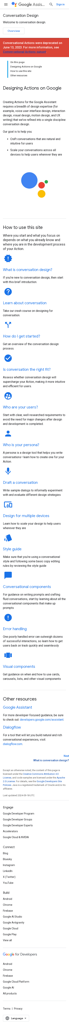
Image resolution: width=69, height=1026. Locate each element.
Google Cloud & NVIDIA (16, 837)
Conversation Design (20, 15)
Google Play (10, 934)
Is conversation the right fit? (27, 369)
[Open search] (51, 4)
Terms (6, 1008)
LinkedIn (8, 871)
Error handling (15, 629)
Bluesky (7, 859)
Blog (5, 853)
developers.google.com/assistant (41, 719)
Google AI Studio (12, 916)
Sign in (60, 4)
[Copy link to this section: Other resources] (41, 699)
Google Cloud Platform (16, 981)
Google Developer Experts (18, 825)
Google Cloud (10, 928)
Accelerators (10, 831)
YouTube (8, 882)
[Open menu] (6, 4)
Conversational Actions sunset (24, 52)
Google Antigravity (13, 922)
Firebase (8, 910)
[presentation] (34, 91)
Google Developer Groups (17, 819)
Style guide (12, 549)
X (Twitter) (9, 876)
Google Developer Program (18, 813)
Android (7, 898)
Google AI (8, 987)
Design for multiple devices (26, 516)
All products (10, 993)
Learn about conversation (25, 303)
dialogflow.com (12, 744)
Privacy (18, 1008)
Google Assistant (17, 707)
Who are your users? (20, 407)
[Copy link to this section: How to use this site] (47, 228)
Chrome (7, 904)
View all (7, 940)
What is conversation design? (27, 269)
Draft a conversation (20, 482)
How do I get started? (21, 336)
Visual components (19, 666)
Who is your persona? (21, 445)
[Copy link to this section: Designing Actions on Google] (6, 94)
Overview (14, 31)
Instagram (9, 865)
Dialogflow (12, 727)
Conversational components (27, 586)
